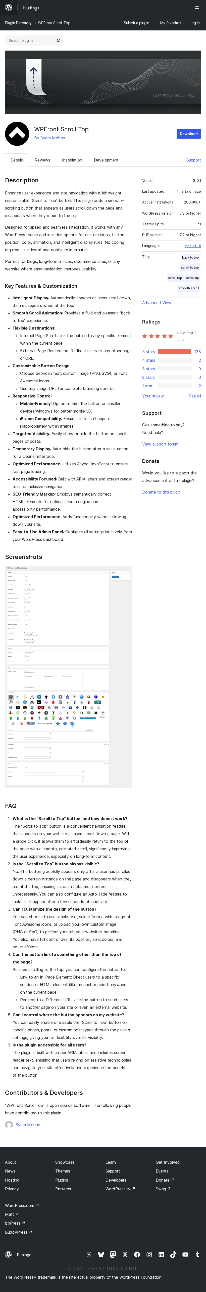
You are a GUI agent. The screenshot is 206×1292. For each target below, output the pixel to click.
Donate (165, 1180)
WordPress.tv (120, 1188)
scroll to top (190, 267)
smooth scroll (189, 288)
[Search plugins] (58, 40)
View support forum (160, 444)
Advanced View (156, 302)
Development (106, 160)
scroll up (192, 278)
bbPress (15, 1223)
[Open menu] (198, 7)
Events (162, 1171)
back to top (190, 257)
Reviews (42, 160)
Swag (163, 1188)
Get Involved (168, 1162)
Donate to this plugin (161, 492)
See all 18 (193, 246)
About (10, 1162)
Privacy (12, 1188)
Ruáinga (24, 1254)
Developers (116, 1180)
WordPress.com (22, 1205)
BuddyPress (18, 1232)
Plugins (61, 1180)
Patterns (63, 1188)
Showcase (65, 1162)
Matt (12, 1214)
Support (193, 160)
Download (189, 134)
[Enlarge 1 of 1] (125, 572)
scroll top (175, 278)
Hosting (12, 1180)
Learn (111, 1162)
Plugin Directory (18, 23)
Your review (153, 395)
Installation (72, 160)
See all (195, 395)
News (10, 1171)
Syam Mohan (52, 137)
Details (16, 160)
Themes (62, 1171)
